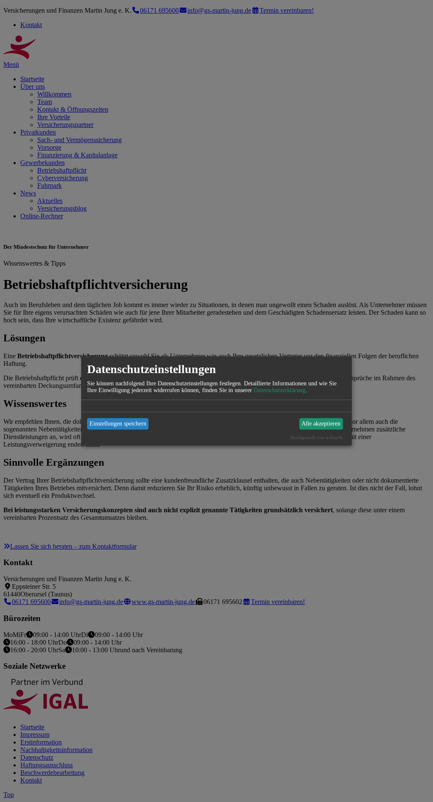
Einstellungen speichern (118, 423)
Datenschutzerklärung (279, 390)
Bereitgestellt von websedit (316, 436)
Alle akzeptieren (320, 423)
